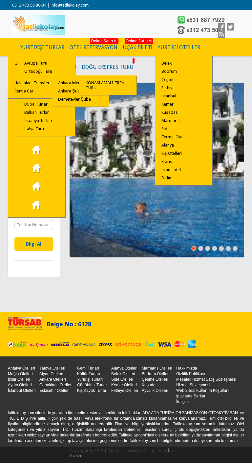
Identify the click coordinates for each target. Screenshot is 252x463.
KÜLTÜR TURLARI (13, 47)
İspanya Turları (38, 120)
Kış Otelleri (171, 153)
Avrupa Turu (35, 63)
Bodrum (169, 71)
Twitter (230, 26)
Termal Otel (172, 136)
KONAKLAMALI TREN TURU (105, 85)
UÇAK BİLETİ (137, 47)
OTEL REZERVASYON (93, 47)
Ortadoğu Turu (38, 71)
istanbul (168, 95)
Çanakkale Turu (36, 186)
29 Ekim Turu (36, 150)
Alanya (167, 145)
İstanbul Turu (36, 205)
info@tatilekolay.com (70, 5)
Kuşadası (169, 112)
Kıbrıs (166, 161)
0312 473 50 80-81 (29, 5)
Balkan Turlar (36, 112)
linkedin (221, 34)
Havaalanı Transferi (32, 82)
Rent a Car (23, 91)
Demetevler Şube (74, 99)
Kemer (167, 104)
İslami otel (171, 169)
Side (165, 128)
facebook (221, 26)
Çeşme (168, 79)
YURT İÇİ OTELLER (179, 47)
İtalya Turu (34, 128)
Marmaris (170, 120)
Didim (167, 177)
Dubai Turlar (36, 104)
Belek (166, 63)
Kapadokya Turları (36, 168)
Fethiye (168, 87)
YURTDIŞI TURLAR (42, 47)
